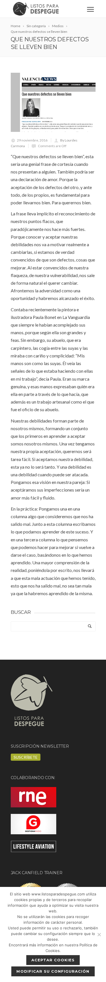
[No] (99, 934)
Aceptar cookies (53, 960)
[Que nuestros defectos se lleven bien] (53, 102)
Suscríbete (26, 757)
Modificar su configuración (52, 971)
